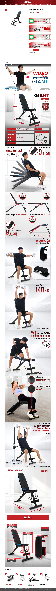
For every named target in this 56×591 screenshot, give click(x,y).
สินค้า (8, 4)
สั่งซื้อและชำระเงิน (23, 4)
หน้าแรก (6, 4)
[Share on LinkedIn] (35, 57)
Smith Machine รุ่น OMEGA (44, 583)
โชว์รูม (36, 4)
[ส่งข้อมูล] (48, 4)
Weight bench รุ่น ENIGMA (20, 583)
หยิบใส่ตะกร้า (36, 49)
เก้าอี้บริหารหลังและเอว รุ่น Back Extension (32, 584)
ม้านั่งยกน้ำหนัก (37, 55)
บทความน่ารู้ (28, 4)
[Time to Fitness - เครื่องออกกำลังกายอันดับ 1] (28, 2)
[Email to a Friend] (32, 57)
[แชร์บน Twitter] (31, 57)
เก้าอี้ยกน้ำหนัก (44, 55)
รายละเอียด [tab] (6, 62)
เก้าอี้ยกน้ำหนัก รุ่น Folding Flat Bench (10, 583)
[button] (49, 2)
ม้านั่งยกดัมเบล (33, 55)
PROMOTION (12, 4)
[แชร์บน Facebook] (29, 57)
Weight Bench (33, 53)
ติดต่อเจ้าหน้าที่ (32, 4)
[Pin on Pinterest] (34, 57)
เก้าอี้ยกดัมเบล (40, 55)
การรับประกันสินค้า (17, 4)
